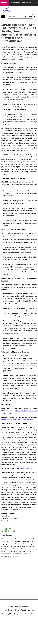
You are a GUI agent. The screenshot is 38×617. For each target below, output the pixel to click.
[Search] (26, 16)
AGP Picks (4, 3)
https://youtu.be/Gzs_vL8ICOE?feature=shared (17, 420)
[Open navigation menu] (3, 16)
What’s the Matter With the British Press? (16, 3)
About (11, 606)
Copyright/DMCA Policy (10, 614)
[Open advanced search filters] (30, 16)
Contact (33, 614)
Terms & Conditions (27, 610)
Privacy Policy (24, 614)
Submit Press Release (11, 610)
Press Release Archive (21, 606)
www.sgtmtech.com (26, 468)
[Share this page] (35, 16)
